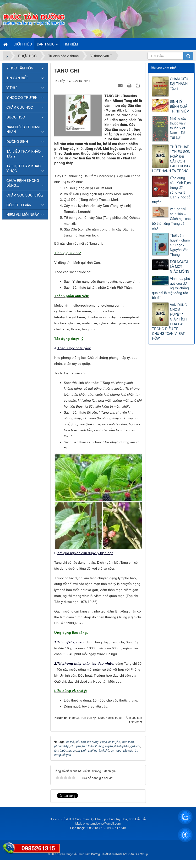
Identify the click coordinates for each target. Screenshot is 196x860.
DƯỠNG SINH (17, 141)
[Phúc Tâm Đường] (33, 18)
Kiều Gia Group (138, 854)
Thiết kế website (111, 854)
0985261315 (38, 848)
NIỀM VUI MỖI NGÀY (22, 214)
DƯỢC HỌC (15, 117)
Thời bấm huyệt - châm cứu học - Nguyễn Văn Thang (180, 245)
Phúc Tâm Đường (88, 854)
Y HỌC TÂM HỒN (19, 68)
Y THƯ (11, 87)
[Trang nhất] (6, 44)
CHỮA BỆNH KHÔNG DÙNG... (22, 183)
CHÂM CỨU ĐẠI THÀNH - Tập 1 (180, 83)
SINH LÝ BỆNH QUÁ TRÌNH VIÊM (179, 106)
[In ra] (129, 85)
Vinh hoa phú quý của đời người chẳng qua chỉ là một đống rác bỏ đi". (171, 288)
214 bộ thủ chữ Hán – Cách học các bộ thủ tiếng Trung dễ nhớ (171, 218)
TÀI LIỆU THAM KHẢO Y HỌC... (23, 168)
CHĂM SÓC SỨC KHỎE (24, 195)
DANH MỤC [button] (46, 44)
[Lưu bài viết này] (138, 85)
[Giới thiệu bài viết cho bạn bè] (121, 85)
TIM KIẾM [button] (70, 44)
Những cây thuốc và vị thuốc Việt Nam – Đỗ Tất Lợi (178, 128)
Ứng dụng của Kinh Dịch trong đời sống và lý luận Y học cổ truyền (171, 189)
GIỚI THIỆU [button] (23, 44)
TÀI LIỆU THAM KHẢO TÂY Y (23, 153)
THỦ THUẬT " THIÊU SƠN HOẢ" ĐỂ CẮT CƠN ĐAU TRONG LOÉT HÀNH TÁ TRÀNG (171, 158)
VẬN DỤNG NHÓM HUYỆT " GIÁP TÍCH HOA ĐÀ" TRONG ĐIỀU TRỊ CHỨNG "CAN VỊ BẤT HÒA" (169, 321)
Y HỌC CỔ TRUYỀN (22, 97)
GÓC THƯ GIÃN (18, 204)
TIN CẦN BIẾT (17, 77)
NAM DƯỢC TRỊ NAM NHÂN (23, 129)
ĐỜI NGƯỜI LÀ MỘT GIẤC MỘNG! (180, 266)
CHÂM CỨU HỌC (19, 107)
